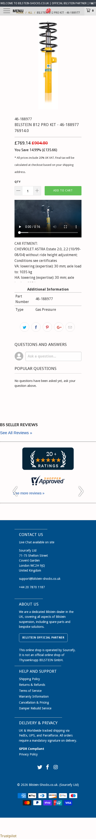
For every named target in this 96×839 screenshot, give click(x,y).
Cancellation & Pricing (34, 702)
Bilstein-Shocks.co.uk (43, 785)
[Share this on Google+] (58, 327)
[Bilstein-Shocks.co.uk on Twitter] (39, 767)
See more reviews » (28, 493)
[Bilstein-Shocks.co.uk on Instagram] (55, 767)
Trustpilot (8, 836)
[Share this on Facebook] (36, 327)
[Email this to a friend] (70, 327)
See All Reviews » (16, 433)
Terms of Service (30, 690)
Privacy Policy (28, 754)
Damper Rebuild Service (35, 708)
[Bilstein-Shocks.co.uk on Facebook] (47, 767)
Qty (18, 181)
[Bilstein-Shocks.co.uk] (48, 11)
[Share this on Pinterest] (47, 327)
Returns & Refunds (32, 684)
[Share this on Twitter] (24, 327)
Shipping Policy (29, 679)
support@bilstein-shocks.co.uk (40, 578)
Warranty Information (34, 696)
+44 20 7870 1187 (32, 587)
